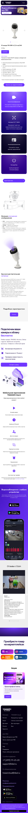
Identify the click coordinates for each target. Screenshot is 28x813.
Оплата (5, 690)
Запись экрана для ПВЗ (9, 703)
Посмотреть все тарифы (19, 478)
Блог (12, 690)
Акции (4, 684)
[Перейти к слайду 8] (16, 584)
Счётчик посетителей (17, 684)
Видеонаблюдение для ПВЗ (10, 700)
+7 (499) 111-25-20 (11, 723)
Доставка (5, 687)
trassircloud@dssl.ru (11, 736)
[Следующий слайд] (24, 30)
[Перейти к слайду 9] (17, 584)
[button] (14, 84)
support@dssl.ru (10, 727)
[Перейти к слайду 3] (11, 584)
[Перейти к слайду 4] (12, 584)
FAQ (4, 710)
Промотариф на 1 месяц (12, 650)
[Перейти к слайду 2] (10, 584)
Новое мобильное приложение (11, 715)
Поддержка (6, 713)
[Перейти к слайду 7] (15, 584)
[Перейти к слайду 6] (14, 584)
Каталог (5, 681)
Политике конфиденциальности (10, 808)
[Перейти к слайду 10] (18, 584)
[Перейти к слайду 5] (13, 584)
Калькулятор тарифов (17, 681)
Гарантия (5, 692)
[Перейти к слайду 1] (9, 584)
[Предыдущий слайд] (3, 30)
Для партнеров (15, 687)
